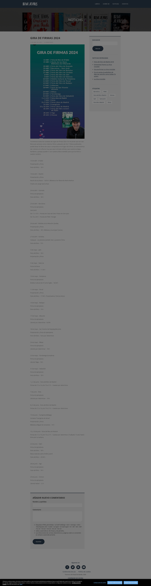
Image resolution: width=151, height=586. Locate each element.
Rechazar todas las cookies (114, 582)
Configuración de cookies (100, 582)
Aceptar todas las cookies (130, 582)
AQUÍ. (21, 584)
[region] (75, 582)
